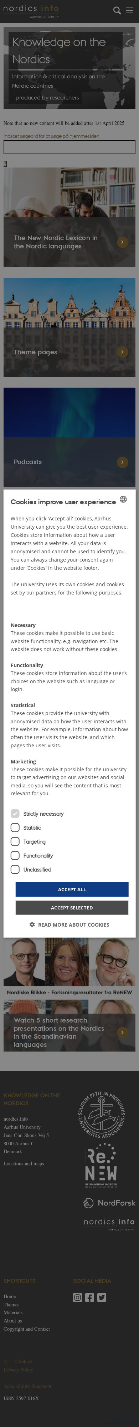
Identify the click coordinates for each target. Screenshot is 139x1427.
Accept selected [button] (72, 907)
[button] (69, 925)
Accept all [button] (72, 889)
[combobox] (123, 499)
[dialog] (70, 713)
